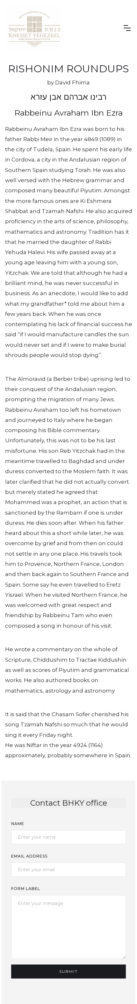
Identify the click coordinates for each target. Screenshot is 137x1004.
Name (17, 823)
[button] (127, 28)
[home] (34, 28)
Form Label (25, 888)
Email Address (29, 856)
